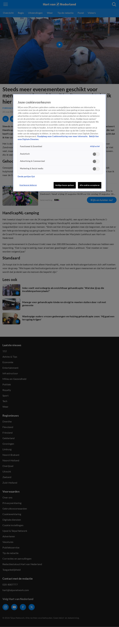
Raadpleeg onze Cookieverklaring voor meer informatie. (62, 136)
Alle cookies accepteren (90, 185)
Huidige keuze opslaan (64, 185)
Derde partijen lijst (26, 176)
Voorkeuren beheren (28, 185)
